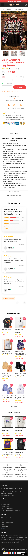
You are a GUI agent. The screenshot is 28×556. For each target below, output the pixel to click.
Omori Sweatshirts (19, 9)
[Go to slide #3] (22, 53)
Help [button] (25, 554)
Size (3, 74)
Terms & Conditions (5, 504)
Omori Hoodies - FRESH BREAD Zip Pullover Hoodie (6, 375)
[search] (23, 5)
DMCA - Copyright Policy (7, 508)
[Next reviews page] (24, 302)
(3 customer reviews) (14, 68)
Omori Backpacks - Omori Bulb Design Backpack (19, 331)
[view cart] (26, 5)
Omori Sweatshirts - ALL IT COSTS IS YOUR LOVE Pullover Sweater (7, 452)
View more (14, 406)
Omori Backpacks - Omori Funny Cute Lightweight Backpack (20, 353)
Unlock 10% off (3, 549)
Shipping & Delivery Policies (7, 517)
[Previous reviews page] (17, 302)
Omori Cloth (9, 9)
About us (3, 502)
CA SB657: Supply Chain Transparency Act (11, 510)
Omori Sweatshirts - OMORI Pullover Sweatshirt (6, 430)
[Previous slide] (3, 30)
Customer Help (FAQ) (6, 526)
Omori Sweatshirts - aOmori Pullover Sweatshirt (19, 452)
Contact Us (3, 524)
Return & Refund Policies (7, 522)
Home (2, 9)
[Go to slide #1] (6, 53)
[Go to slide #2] (14, 53)
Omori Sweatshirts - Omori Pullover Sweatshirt (19, 430)
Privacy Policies (5, 506)
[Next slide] (25, 30)
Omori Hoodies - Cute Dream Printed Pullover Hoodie (20, 397)
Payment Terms (5, 520)
